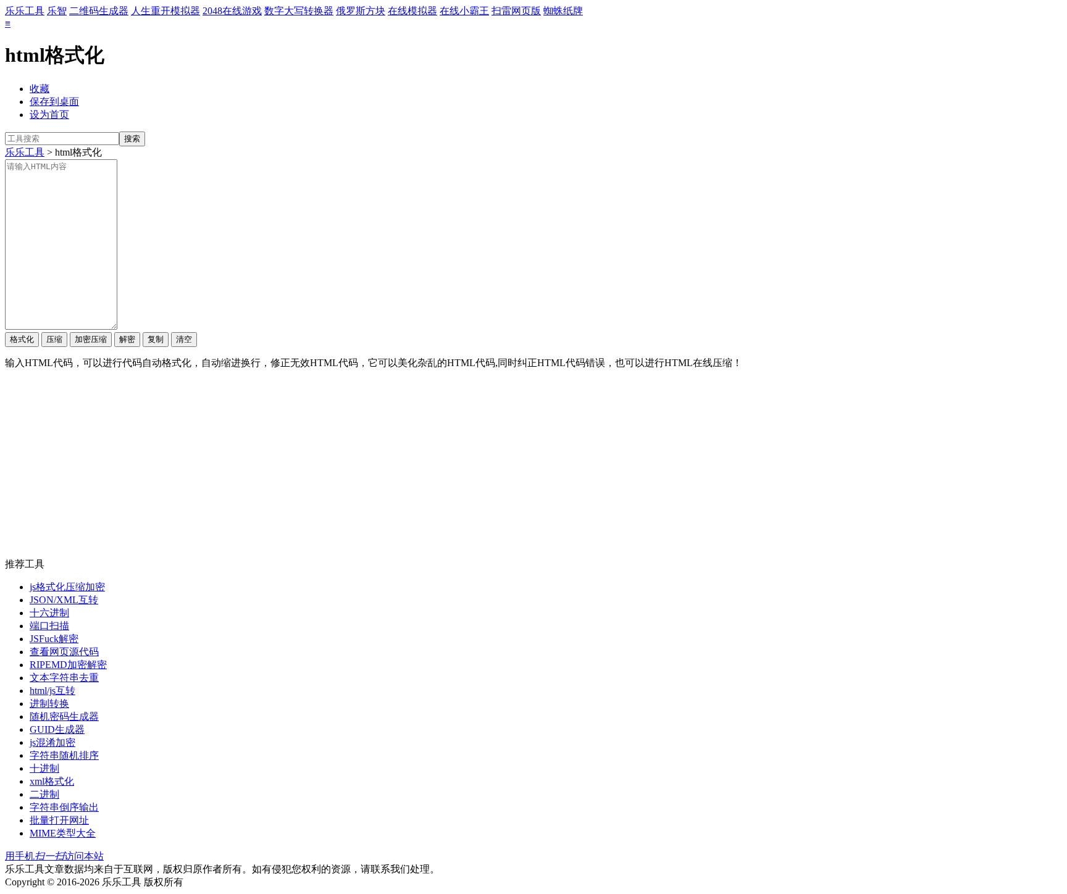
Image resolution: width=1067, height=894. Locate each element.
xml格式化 (52, 781)
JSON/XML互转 (64, 600)
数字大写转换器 (298, 11)
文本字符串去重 (64, 677)
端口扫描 (49, 625)
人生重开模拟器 (165, 11)
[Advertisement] (533, 466)
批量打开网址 (59, 820)
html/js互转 (52, 690)
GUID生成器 (57, 729)
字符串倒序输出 (64, 807)
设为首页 (49, 114)
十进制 (44, 768)
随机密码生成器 (64, 716)
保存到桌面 (54, 101)
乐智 (57, 11)
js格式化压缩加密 (67, 587)
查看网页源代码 (64, 651)
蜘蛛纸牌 (563, 11)
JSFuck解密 (54, 638)
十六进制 (49, 613)
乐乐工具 (24, 11)
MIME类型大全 (63, 833)
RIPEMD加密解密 (68, 664)
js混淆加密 (52, 742)
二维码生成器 (98, 11)
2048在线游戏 (232, 11)
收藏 (39, 88)
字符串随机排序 (64, 755)
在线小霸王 (464, 11)
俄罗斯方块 (360, 11)
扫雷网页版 (516, 11)
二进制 (44, 794)
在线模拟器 (412, 11)
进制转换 (49, 703)
